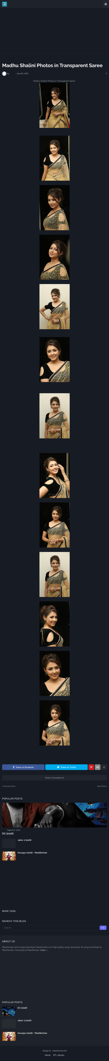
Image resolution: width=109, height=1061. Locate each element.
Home (4, 59)
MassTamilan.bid (60, 1051)
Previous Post (9, 786)
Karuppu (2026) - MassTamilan (32, 852)
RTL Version (58, 1055)
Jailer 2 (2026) (24, 840)
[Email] (97, 767)
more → (44, 950)
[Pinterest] (91, 767)
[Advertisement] (54, 31)
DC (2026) (8, 833)
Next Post (101, 786)
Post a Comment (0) (54, 778)
